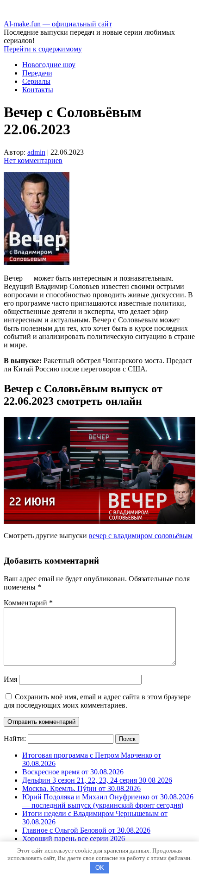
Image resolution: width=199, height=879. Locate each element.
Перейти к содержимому (43, 49)
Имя (10, 679)
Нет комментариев (33, 160)
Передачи (37, 73)
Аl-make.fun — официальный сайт (58, 24)
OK (99, 867)
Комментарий (28, 603)
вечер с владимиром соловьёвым (141, 536)
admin (36, 152)
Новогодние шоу (48, 65)
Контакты (37, 90)
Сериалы (36, 81)
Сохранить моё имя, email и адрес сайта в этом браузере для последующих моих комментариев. (97, 701)
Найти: (15, 738)
